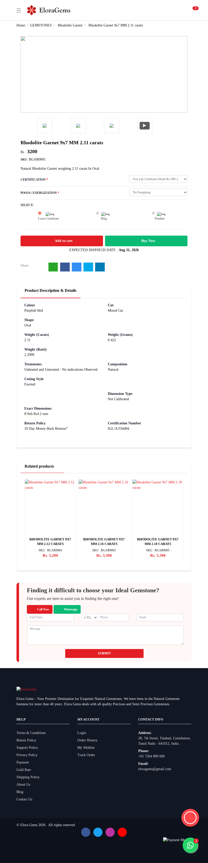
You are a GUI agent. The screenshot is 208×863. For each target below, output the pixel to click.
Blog (19, 792)
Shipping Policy (28, 777)
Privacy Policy (27, 755)
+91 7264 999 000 (151, 756)
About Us (23, 784)
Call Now (43, 609)
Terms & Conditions (31, 733)
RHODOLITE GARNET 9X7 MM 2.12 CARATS (50, 541)
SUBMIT (104, 653)
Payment (22, 762)
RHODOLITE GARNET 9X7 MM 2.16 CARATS (104, 541)
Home (20, 25)
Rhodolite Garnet (70, 25)
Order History (87, 740)
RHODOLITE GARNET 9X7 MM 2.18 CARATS (158, 541)
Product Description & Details (50, 290)
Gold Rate (23, 770)
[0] (189, 10)
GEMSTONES (41, 25)
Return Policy (26, 740)
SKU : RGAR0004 (50, 550)
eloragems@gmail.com (154, 769)
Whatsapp (70, 609)
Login (81, 733)
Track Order (86, 755)
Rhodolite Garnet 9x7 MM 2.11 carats (116, 25)
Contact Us (24, 799)
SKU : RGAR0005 (157, 550)
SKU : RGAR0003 (104, 550)
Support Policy (27, 748)
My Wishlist (86, 748)
